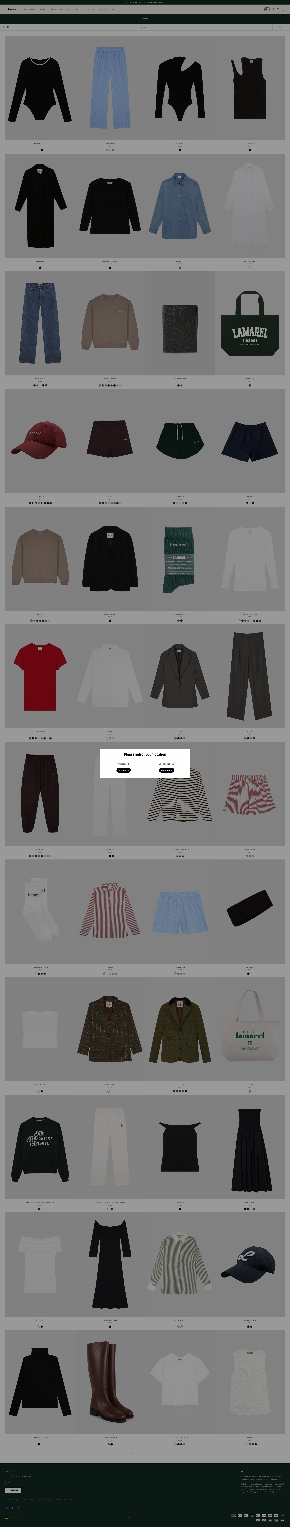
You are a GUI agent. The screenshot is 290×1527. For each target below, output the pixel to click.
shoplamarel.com (166, 770)
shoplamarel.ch (124, 770)
